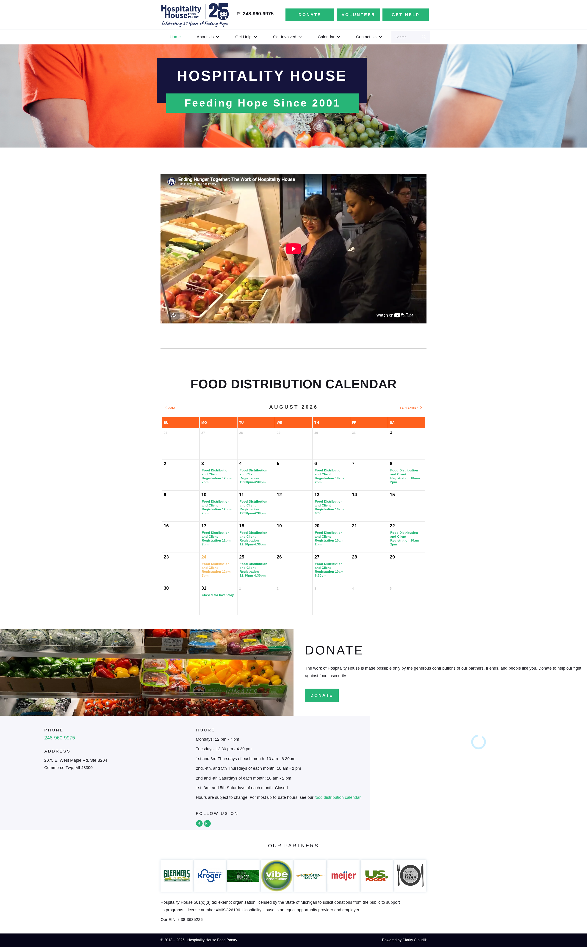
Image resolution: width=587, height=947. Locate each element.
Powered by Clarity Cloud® (404, 940)
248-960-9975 (59, 738)
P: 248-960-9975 (255, 13)
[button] (199, 823)
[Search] (424, 37)
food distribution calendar (337, 797)
